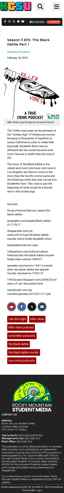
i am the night (17, 319)
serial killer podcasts (22, 335)
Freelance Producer (18, 52)
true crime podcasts (22, 360)
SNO (33, 490)
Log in (39, 490)
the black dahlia (19, 344)
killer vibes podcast (21, 327)
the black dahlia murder (24, 352)
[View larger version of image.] (32, 91)
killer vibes (37, 319)
